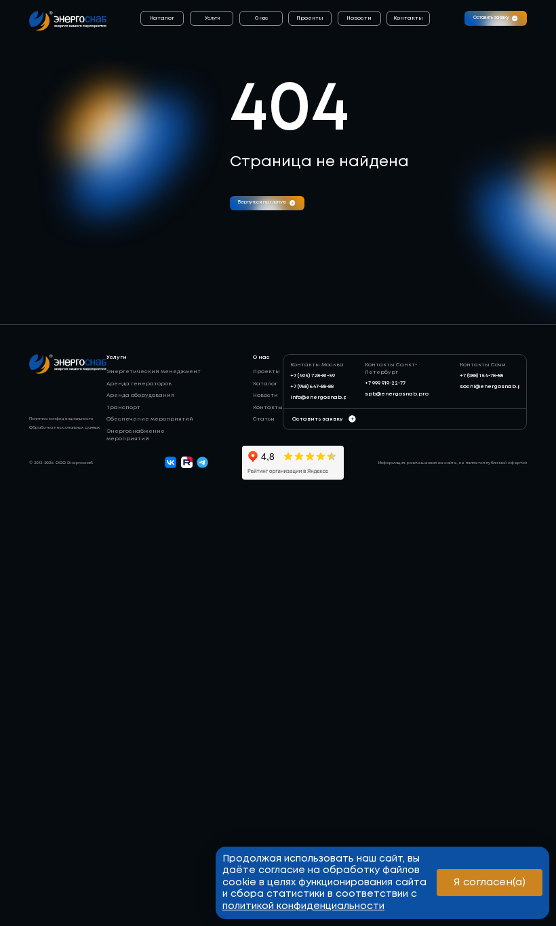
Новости (359, 18)
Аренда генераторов (139, 383)
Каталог (162, 18)
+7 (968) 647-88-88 (312, 386)
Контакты (408, 18)
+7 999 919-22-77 (385, 383)
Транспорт (123, 407)
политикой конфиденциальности (303, 906)
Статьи (264, 419)
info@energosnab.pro (321, 397)
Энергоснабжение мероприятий (135, 435)
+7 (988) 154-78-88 (481, 375)
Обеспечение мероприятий (149, 419)
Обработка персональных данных (64, 427)
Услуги (212, 18)
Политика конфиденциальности (61, 419)
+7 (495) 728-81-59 (312, 375)
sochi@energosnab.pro (494, 386)
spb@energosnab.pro (397, 393)
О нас (261, 18)
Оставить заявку (317, 419)
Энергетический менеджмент (153, 371)
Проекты (309, 18)
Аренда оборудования (140, 395)
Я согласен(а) (489, 882)
